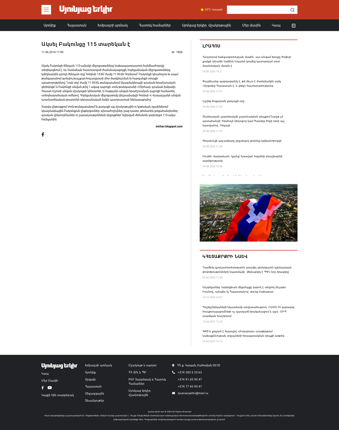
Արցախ (90, 379)
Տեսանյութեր (94, 400)
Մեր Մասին (49, 380)
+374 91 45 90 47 (190, 379)
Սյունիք (50, 25)
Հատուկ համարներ (155, 25)
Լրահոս (211, 46)
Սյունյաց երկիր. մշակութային (206, 25)
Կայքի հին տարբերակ (57, 395)
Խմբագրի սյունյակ (98, 365)
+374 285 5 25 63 (190, 372)
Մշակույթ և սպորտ (143, 365)
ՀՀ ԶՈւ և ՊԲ (137, 372)
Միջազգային (94, 393)
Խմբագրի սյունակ (113, 25)
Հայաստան (76, 25)
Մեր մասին (251, 25)
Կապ (276, 25)
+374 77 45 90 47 (190, 386)
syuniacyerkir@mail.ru (193, 393)
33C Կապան (214, 9)
